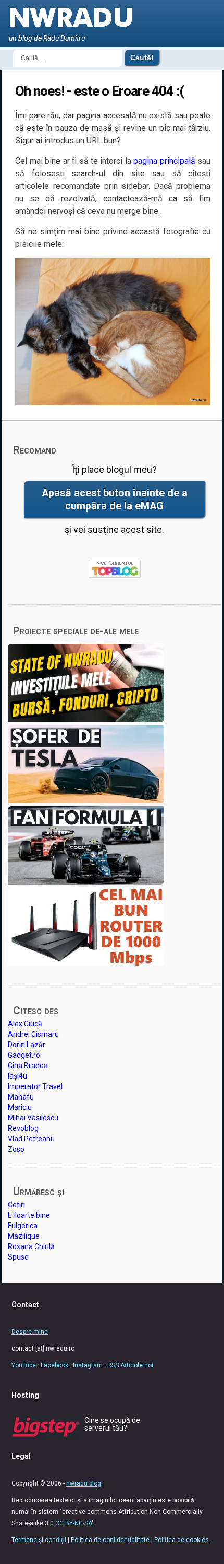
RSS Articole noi (130, 1365)
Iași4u (17, 1076)
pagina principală (164, 161)
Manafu (21, 1097)
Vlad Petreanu (31, 1139)
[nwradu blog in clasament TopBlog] (114, 569)
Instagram (88, 1365)
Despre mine (29, 1331)
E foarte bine (29, 1215)
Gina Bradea (28, 1065)
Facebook (54, 1365)
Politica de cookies (181, 1540)
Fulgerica (23, 1225)
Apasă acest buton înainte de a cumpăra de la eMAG (115, 499)
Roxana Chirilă (31, 1246)
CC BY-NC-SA (73, 1523)
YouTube (23, 1365)
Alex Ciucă (25, 1023)
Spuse (18, 1257)
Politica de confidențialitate (110, 1540)
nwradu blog (83, 1483)
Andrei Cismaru (33, 1034)
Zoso (16, 1149)
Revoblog (23, 1128)
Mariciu (20, 1107)
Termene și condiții (38, 1540)
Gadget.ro (24, 1055)
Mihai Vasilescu (33, 1118)
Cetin (16, 1204)
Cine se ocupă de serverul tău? (112, 1424)
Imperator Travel (35, 1086)
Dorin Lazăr (26, 1044)
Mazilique (24, 1236)
